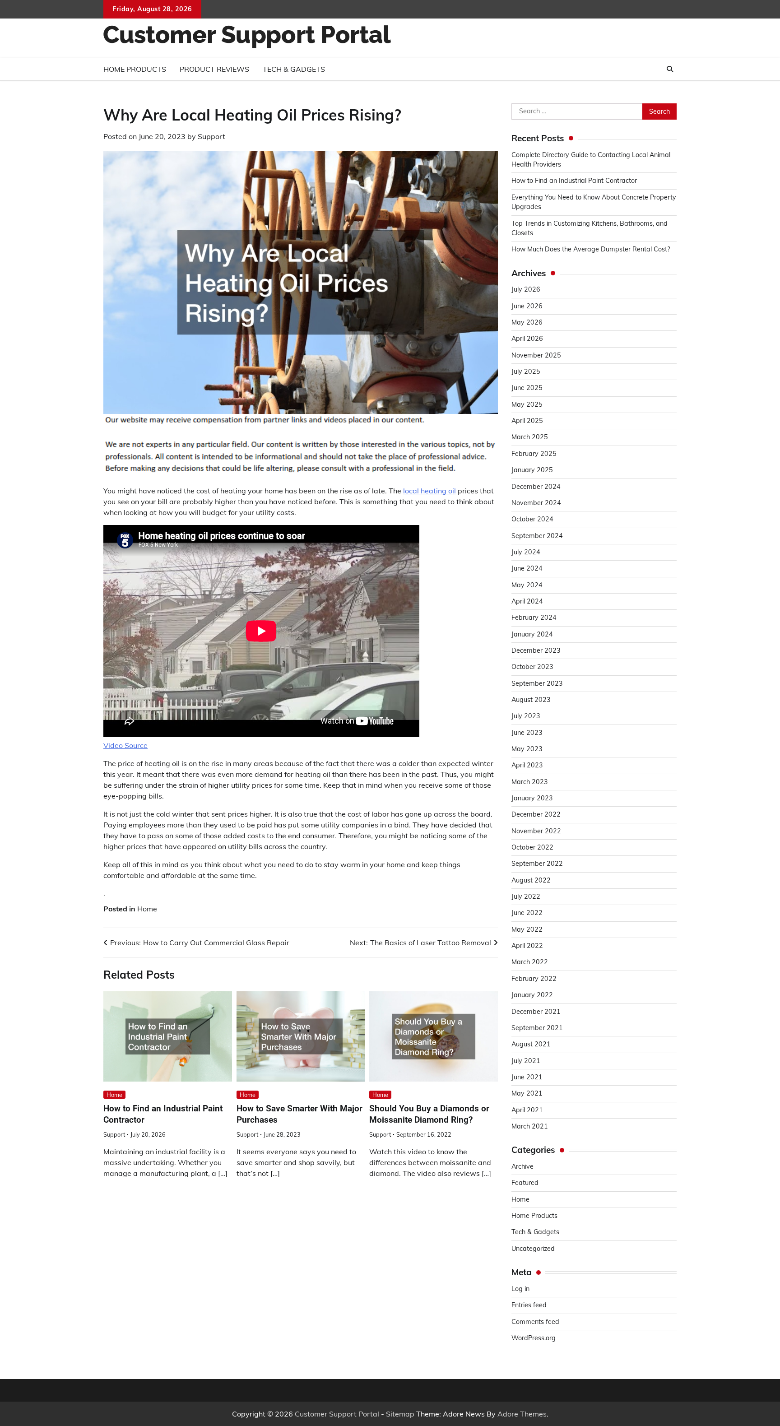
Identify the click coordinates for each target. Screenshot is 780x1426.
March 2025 (529, 437)
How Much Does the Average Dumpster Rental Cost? (590, 249)
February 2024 (534, 617)
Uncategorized (533, 1249)
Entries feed (529, 1305)
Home (147, 908)
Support (211, 136)
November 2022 (536, 831)
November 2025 (536, 355)
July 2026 (525, 289)
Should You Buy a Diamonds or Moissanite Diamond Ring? (429, 1114)
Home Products (134, 69)
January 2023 (532, 798)
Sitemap (400, 1413)
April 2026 (527, 338)
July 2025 (525, 371)
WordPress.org (533, 1338)
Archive (522, 1166)
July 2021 (525, 1061)
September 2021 (537, 1028)
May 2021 (527, 1093)
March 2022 (529, 962)
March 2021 (529, 1126)
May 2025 (527, 404)
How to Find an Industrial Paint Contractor (574, 181)
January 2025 (532, 470)
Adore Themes (522, 1413)
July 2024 (525, 552)
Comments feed (535, 1322)
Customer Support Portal (337, 1413)
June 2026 (527, 306)
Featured (525, 1183)
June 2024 (527, 568)
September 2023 (537, 683)
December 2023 (536, 650)
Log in (520, 1289)
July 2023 (525, 716)
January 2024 (532, 634)
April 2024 (527, 601)
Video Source (125, 745)
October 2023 (532, 667)
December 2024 (536, 487)
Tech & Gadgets (294, 69)
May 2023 (527, 749)
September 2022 (537, 863)
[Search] (670, 69)
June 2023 (527, 733)
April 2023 (527, 765)
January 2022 (532, 995)
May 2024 (527, 585)
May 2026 (527, 322)
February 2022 (534, 979)
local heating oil (429, 490)
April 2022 (527, 946)
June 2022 (527, 913)
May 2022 (527, 929)
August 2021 (531, 1044)
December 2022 (536, 814)
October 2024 (532, 519)
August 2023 (531, 700)
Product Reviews (214, 69)
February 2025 (534, 454)
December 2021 (536, 1012)
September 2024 (537, 536)
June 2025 (527, 388)
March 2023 (529, 782)
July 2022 (525, 896)
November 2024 (536, 503)
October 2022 (532, 847)
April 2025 (527, 421)
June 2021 (527, 1077)
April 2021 (527, 1110)
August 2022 (531, 880)
